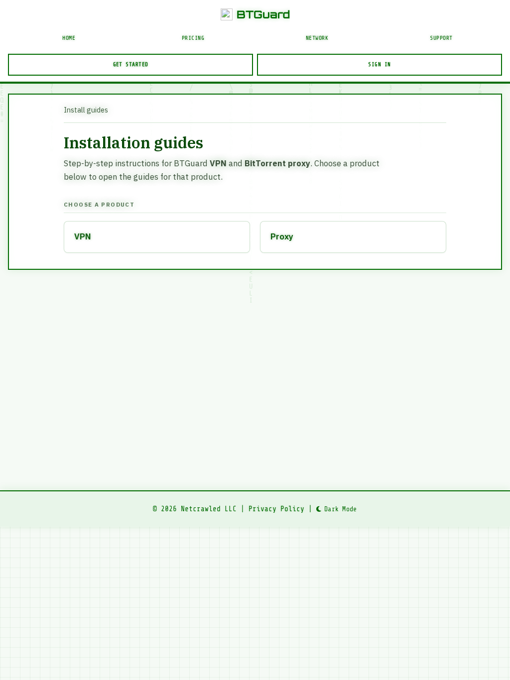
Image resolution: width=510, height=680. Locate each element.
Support (441, 38)
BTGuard (263, 14)
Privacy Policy (276, 509)
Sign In (379, 64)
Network (317, 38)
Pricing (193, 38)
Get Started (130, 64)
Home (68, 38)
